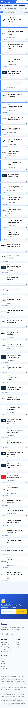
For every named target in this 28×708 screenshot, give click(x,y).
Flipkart (3, 661)
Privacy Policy (5, 647)
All (2, 12)
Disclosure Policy (6, 649)
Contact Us (4, 642)
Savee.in (4, 623)
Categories (19, 647)
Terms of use (5, 652)
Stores (17, 644)
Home (17, 642)
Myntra (3, 664)
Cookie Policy (5, 644)
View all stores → (6, 668)
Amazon (3, 659)
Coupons (7, 12)
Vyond (3, 666)
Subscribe (21, 611)
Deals (12, 12)
